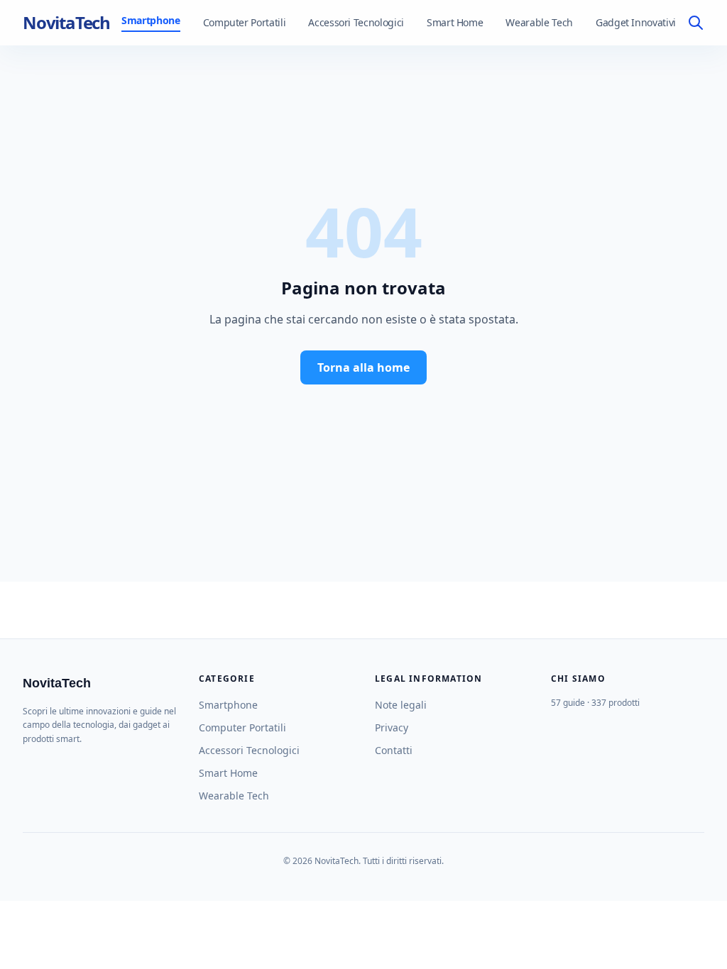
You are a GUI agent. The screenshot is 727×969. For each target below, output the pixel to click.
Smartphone (150, 20)
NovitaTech (66, 22)
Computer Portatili (244, 22)
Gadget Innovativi (636, 22)
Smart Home (455, 22)
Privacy (391, 727)
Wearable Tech (538, 22)
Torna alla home (363, 367)
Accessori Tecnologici (356, 22)
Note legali (401, 704)
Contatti (393, 750)
